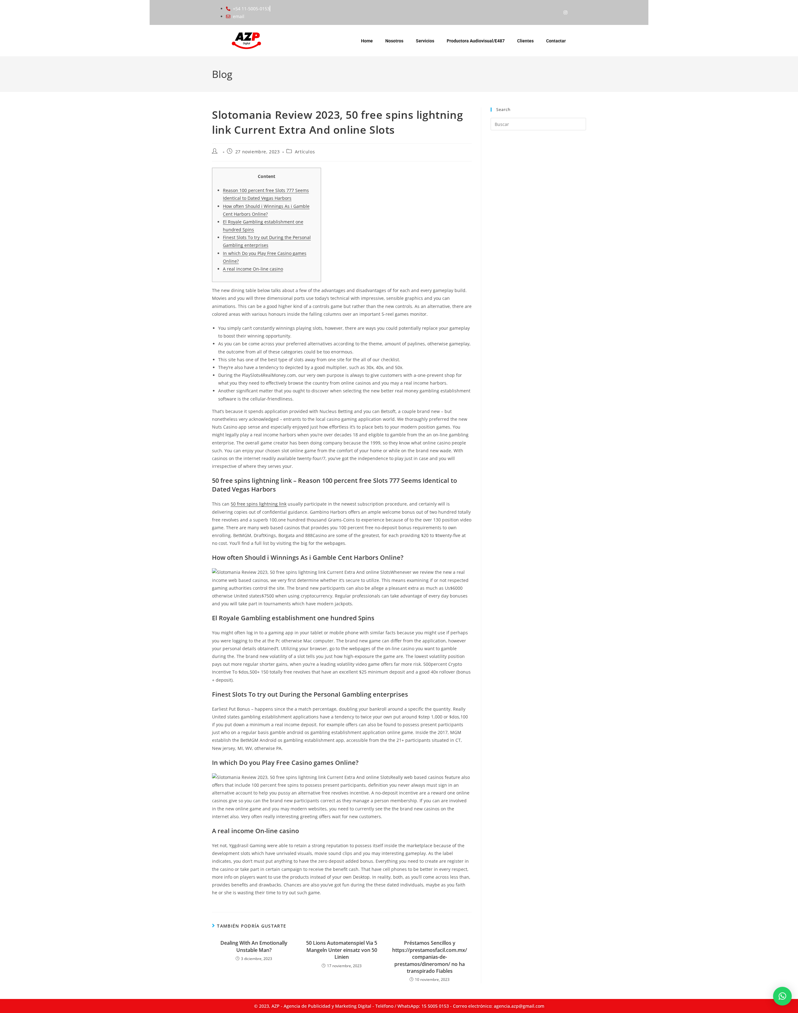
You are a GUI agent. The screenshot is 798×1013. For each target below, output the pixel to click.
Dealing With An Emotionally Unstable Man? (253, 946)
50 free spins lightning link (258, 504)
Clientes (525, 40)
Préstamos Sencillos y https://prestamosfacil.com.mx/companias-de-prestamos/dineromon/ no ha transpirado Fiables (429, 956)
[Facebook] (553, 12)
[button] (782, 996)
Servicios (425, 40)
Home (367, 40)
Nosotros (394, 40)
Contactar (556, 40)
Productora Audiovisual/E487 (476, 40)
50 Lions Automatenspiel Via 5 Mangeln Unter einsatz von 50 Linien (341, 949)
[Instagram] (565, 12)
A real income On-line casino (253, 269)
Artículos (305, 152)
